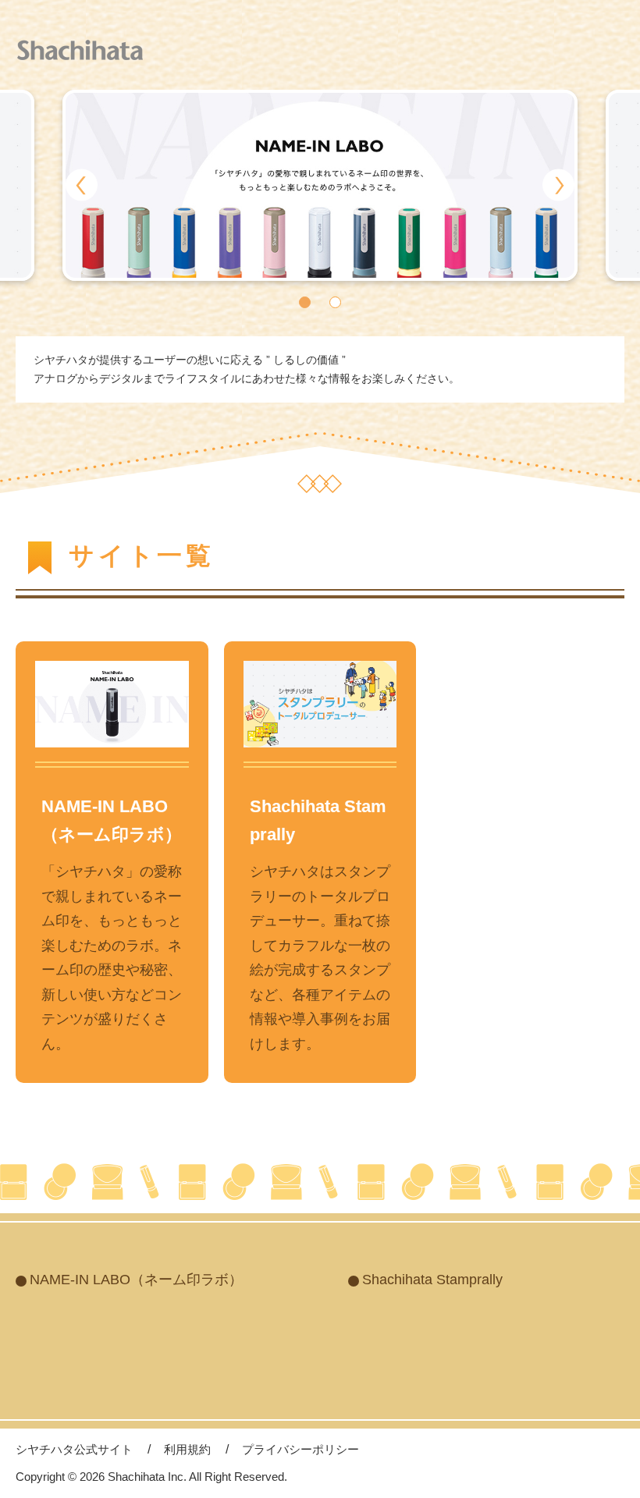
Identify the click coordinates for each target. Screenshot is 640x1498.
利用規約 (187, 1449)
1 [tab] (305, 302)
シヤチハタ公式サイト (74, 1449)
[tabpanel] (320, 185)
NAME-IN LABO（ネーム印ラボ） (136, 1279)
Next (558, 185)
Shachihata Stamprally (432, 1279)
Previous (82, 185)
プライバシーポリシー (300, 1449)
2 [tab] (335, 302)
